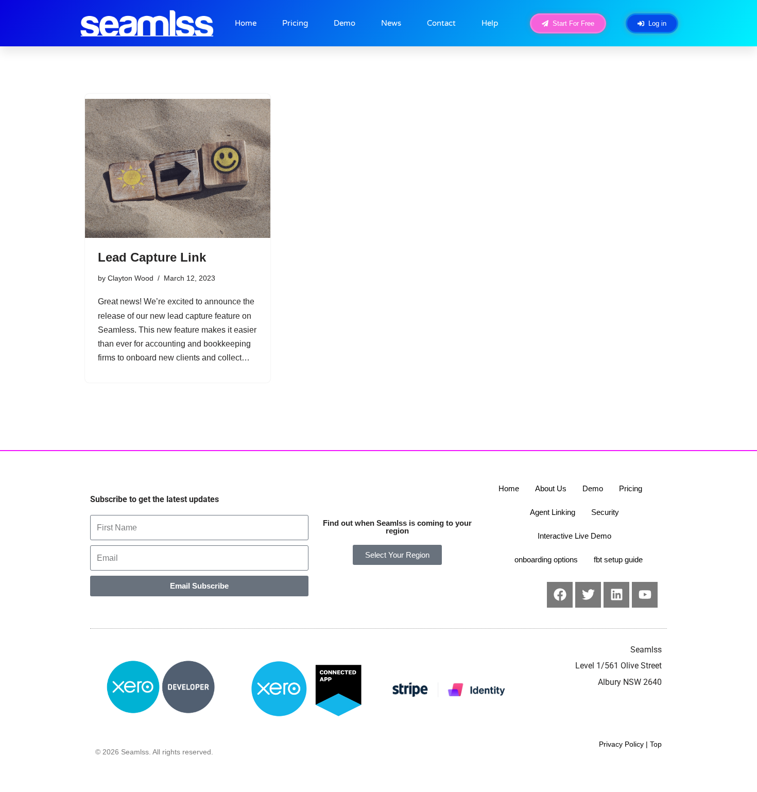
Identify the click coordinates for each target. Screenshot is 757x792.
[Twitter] (588, 595)
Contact (441, 23)
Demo (344, 23)
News (391, 23)
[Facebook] (560, 595)
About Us (550, 488)
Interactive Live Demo (574, 535)
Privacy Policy (621, 744)
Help (489, 23)
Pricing (295, 23)
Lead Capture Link (152, 257)
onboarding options (546, 559)
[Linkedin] (616, 595)
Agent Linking (552, 512)
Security (605, 512)
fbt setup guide (618, 559)
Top (656, 744)
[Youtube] (645, 595)
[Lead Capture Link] (177, 168)
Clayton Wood (130, 278)
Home (245, 23)
